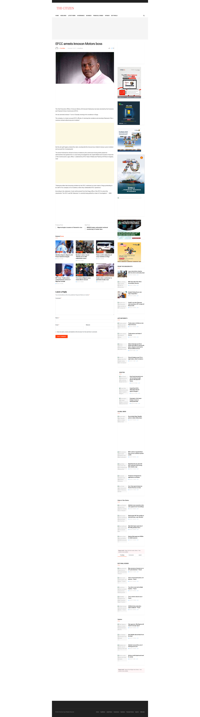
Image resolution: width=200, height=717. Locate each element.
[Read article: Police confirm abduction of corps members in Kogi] (105, 246)
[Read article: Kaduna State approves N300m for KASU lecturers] (122, 539)
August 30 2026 (59, 258)
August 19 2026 (132, 337)
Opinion (107, 15)
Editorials (114, 15)
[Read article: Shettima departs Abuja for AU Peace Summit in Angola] (64, 246)
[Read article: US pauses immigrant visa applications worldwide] (122, 478)
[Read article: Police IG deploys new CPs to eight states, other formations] (122, 360)
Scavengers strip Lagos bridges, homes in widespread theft (136, 400)
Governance (80, 15)
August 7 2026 (132, 360)
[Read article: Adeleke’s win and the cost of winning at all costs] (122, 647)
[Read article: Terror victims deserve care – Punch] (122, 599)
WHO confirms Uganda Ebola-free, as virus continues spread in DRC (135, 453)
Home (57, 15)
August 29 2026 (132, 508)
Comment (58, 298)
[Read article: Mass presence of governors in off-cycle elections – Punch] (122, 571)
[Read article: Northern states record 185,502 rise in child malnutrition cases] (85, 246)
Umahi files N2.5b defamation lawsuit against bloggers (134, 390)
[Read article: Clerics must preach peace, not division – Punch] (122, 580)
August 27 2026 (100, 281)
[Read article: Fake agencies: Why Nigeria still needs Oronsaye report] (122, 626)
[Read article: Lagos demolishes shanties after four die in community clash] (122, 274)
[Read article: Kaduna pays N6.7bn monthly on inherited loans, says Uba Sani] (122, 518)
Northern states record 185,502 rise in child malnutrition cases (82, 256)
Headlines (63, 15)
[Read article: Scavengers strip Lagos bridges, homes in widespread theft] (124, 401)
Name (57, 318)
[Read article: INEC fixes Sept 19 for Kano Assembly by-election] (122, 284)
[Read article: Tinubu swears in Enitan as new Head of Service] (122, 325)
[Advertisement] (100, 29)
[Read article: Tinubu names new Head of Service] (122, 336)
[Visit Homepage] (65, 8)
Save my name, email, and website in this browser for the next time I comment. (77, 332)
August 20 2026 (132, 609)
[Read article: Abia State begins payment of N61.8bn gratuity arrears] (122, 528)
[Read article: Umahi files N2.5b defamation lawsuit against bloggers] (124, 390)
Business (88, 15)
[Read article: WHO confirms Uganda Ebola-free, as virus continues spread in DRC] (122, 454)
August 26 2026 (133, 393)
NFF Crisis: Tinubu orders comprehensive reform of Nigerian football (62, 279)
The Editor (62, 48)
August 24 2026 (132, 307)
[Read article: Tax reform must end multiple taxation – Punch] (122, 589)
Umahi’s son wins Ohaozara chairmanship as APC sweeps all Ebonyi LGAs (136, 304)
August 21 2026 (132, 600)
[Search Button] (144, 16)
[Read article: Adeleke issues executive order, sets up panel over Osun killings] (122, 507)
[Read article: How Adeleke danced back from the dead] (122, 637)
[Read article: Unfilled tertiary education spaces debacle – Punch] (122, 608)
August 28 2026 (100, 258)
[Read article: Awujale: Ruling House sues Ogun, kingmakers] (122, 294)
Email (57, 325)
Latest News (71, 15)
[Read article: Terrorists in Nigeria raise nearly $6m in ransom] (85, 269)
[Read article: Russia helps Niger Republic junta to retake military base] (122, 419)
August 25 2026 (132, 295)
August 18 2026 (132, 648)
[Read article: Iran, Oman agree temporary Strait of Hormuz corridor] (122, 488)
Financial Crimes (98, 15)
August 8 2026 (132, 350)
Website (88, 325)
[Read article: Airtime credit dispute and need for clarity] (122, 658)
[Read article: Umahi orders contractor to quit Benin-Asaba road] (105, 269)
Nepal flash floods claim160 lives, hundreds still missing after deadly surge (135, 465)
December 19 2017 (72, 48)
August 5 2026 (132, 659)
